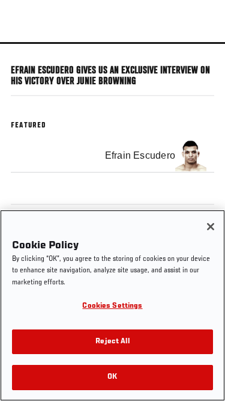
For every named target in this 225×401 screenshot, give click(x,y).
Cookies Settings (112, 306)
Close (203, 65)
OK (112, 377)
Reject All (112, 342)
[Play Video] (112, 43)
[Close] (210, 226)
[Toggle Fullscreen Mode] (200, 51)
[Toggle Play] (25, 51)
